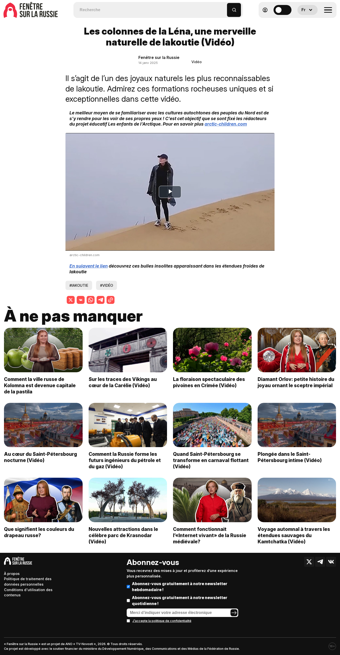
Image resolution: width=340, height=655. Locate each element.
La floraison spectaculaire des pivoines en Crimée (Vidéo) (209, 382)
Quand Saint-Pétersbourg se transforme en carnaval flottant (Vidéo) (211, 460)
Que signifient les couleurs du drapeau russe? (39, 532)
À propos (12, 573)
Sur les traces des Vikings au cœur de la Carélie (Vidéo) (123, 382)
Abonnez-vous (153, 562)
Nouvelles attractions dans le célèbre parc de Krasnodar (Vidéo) (123, 535)
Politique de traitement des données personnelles (28, 581)
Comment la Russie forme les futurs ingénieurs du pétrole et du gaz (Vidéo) (125, 460)
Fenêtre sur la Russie (158, 57)
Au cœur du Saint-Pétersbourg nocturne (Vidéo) (40, 457)
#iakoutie (78, 285)
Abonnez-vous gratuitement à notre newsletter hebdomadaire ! (179, 586)
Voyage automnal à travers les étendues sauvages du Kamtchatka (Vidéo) (294, 535)
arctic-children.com (226, 124)
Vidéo (196, 62)
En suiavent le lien (88, 266)
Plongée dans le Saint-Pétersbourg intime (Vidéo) (290, 457)
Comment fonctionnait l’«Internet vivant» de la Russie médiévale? (209, 535)
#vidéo (106, 285)
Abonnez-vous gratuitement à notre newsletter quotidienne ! (179, 600)
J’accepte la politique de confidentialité (161, 621)
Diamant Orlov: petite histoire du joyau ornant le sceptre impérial (296, 382)
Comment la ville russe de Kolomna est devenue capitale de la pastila (40, 385)
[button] (223, 7)
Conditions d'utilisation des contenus (28, 592)
